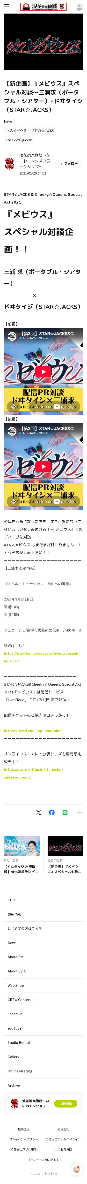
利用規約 (63, 1129)
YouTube (15, 1028)
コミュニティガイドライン (63, 1139)
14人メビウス (16, 131)
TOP (11, 899)
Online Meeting (20, 1071)
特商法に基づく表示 (24, 1150)
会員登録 (66, 1104)
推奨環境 (23, 1129)
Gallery (13, 1056)
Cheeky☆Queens (19, 140)
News (8, 121)
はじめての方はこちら (25, 928)
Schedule (15, 1013)
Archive (14, 1085)
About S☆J (16, 956)
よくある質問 (63, 1150)
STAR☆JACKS (43, 131)
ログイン (79, 7)
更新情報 (14, 914)
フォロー (71, 163)
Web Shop (16, 985)
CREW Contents (20, 999)
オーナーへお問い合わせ (43, 1160)
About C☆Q (17, 971)
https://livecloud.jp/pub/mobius (32, 731)
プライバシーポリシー (23, 1139)
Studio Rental (19, 1042)
